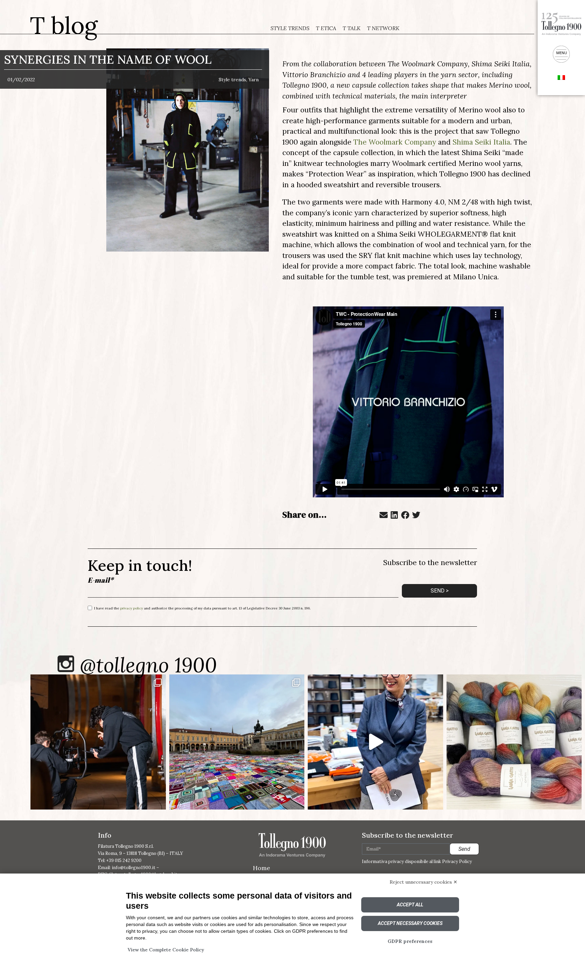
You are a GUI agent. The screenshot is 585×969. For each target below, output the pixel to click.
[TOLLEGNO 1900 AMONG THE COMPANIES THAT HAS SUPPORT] (237, 742)
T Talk (352, 28)
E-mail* (100, 580)
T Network (383, 28)
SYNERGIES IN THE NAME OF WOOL (108, 59)
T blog (64, 25)
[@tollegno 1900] (66, 663)
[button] (383, 515)
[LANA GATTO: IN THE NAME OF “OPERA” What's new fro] (514, 742)
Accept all (410, 904)
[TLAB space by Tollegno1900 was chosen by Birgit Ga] (375, 742)
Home (261, 868)
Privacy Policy (457, 861)
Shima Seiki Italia (481, 142)
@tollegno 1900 (148, 665)
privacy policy (131, 608)
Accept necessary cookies (410, 923)
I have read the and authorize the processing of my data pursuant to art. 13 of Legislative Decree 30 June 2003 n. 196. (202, 608)
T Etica (326, 28)
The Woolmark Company (394, 142)
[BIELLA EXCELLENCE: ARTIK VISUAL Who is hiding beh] (98, 742)
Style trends (289, 28)
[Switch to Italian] (561, 76)
